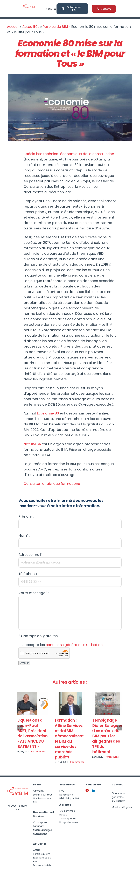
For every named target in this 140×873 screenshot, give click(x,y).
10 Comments (76, 762)
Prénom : (26, 516)
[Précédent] (20, 727)
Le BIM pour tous (42, 794)
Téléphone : (28, 573)
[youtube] (87, 790)
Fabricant (38, 826)
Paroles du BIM (55, 26)
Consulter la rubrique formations (52, 483)
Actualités (30, 26)
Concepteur (40, 822)
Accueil (13, 26)
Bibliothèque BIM (69, 798)
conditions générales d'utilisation (74, 644)
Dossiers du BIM (42, 865)
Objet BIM (38, 790)
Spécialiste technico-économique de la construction (69, 153)
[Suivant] (119, 727)
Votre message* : (33, 592)
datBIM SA (32, 444)
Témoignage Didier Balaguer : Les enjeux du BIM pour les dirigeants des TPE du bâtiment (107, 736)
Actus (36, 850)
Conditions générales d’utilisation (118, 796)
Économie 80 (48, 413)
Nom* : (24, 535)
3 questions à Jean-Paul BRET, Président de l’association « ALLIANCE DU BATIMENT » (32, 733)
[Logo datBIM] (17, 782)
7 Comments (112, 756)
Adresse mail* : (31, 554)
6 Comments (38, 751)
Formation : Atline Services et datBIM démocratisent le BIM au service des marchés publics (69, 739)
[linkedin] (93, 790)
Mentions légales (122, 807)
